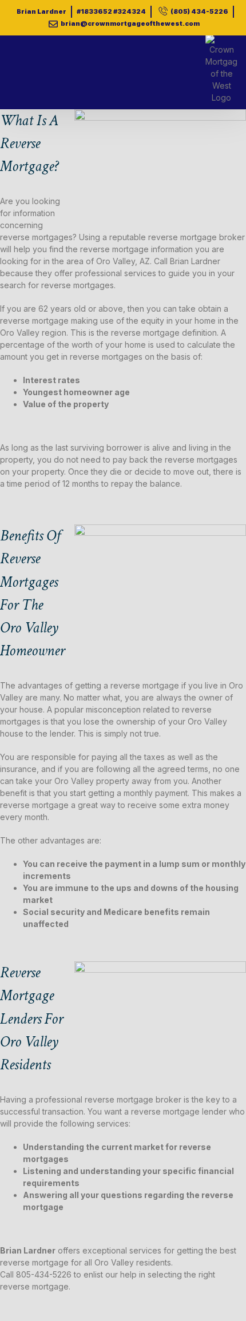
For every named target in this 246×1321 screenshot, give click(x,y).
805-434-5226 (44, 1274)
